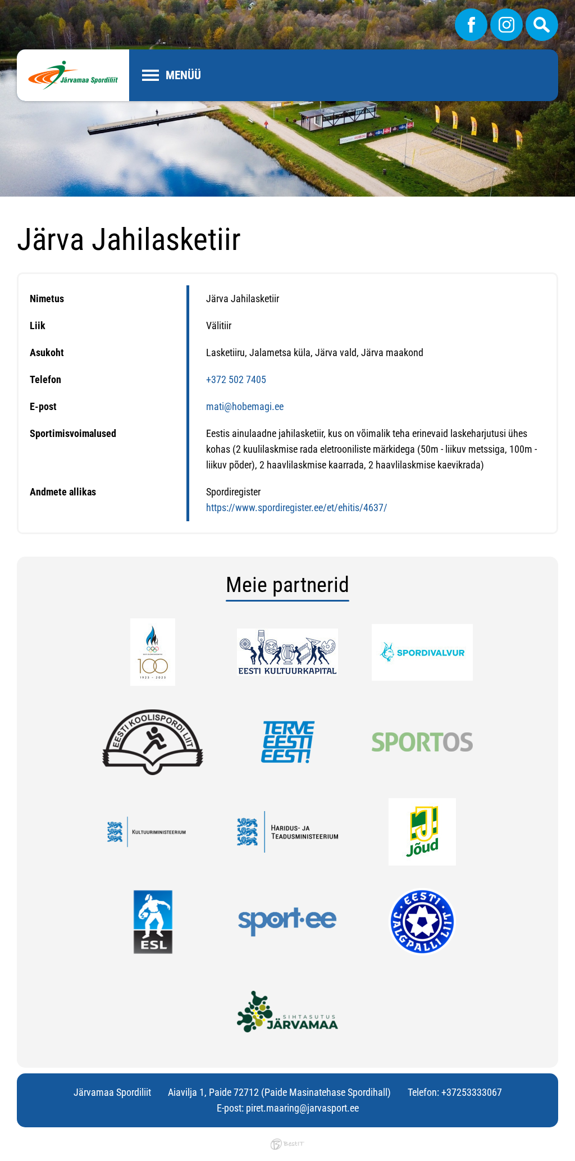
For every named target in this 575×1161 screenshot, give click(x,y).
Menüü (183, 75)
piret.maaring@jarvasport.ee (302, 1108)
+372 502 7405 (236, 379)
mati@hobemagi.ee (245, 406)
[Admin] (3, 7)
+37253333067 (471, 1092)
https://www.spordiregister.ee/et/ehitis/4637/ (296, 507)
